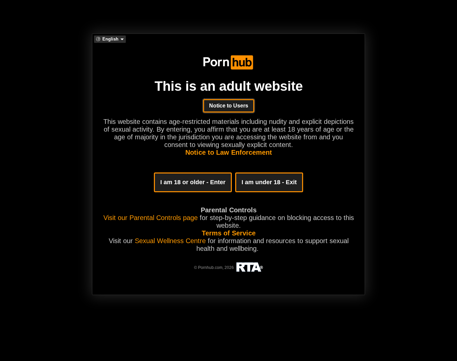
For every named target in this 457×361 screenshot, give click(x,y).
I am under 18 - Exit (269, 182)
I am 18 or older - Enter (192, 182)
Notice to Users (228, 106)
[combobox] (110, 39)
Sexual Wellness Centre (170, 240)
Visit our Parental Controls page (150, 217)
